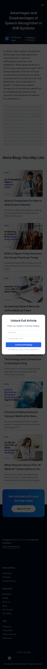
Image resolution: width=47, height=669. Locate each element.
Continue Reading (23, 344)
